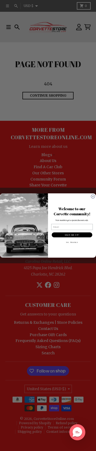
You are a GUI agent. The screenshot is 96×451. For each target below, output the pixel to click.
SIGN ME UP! (72, 235)
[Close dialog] (93, 196)
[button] (77, 432)
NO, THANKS (72, 242)
